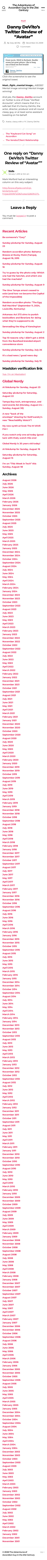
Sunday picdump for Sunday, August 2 (23, 332)
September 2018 (11, 820)
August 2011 (8, 1125)
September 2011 (10, 1122)
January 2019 (9, 806)
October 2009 (9, 1204)
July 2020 (7, 742)
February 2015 (10, 975)
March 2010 (8, 1186)
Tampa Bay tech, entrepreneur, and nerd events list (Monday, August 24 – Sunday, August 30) (22, 405)
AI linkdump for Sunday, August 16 (21, 449)
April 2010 (7, 1183)
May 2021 (7, 706)
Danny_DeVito (24, 97)
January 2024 (9, 591)
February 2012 (10, 1104)
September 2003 (11, 1462)
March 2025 (8, 541)
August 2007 (9, 1297)
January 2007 (9, 1322)
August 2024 (9, 566)
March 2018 (8, 842)
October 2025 (9, 516)
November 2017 (11, 856)
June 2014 (7, 1003)
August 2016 (9, 910)
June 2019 (7, 788)
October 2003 (9, 1459)
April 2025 (7, 537)
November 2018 (11, 813)
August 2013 (9, 1039)
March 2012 (8, 1100)
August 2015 (9, 953)
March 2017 (8, 885)
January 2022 (9, 677)
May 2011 (7, 1136)
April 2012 (7, 1097)
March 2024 (8, 584)
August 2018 (9, 824)
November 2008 (11, 1244)
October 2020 (9, 731)
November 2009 (11, 1200)
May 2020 (7, 749)
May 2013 (7, 1050)
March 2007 (8, 1315)
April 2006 (7, 1355)
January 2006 (9, 1365)
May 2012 (7, 1093)
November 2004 (11, 1416)
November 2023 (11, 598)
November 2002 (11, 1498)
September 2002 (11, 1505)
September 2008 (11, 1251)
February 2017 (10, 889)
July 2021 (7, 699)
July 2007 (7, 1301)
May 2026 (7, 491)
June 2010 (7, 1175)
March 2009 (8, 1229)
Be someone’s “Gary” (14, 237)
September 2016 (11, 907)
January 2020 (9, 763)
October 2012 (9, 1075)
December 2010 (11, 1154)
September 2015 (11, 950)
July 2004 (7, 1430)
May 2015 (7, 964)
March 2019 (8, 799)
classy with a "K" (19, 121)
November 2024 (11, 555)
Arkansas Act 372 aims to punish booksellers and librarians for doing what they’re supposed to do (21, 317)
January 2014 (9, 1021)
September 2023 (11, 605)
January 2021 (9, 720)
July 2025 (7, 527)
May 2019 (7, 792)
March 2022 (8, 670)
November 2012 (11, 1071)
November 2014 (11, 985)
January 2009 (9, 1236)
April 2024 (7, 580)
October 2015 (9, 946)
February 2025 (10, 544)
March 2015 (8, 971)
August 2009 (9, 1211)
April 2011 (7, 1140)
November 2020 (11, 727)
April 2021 (7, 709)
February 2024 (10, 587)
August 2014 (9, 996)
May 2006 (7, 1351)
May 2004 (7, 1437)
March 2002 (8, 1527)
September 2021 (11, 691)
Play (23, 21)
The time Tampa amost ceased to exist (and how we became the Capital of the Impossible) (23, 293)
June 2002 (8, 1516)
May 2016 (7, 921)
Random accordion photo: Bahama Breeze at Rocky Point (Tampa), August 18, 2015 (21, 255)
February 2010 (10, 1190)
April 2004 (8, 1441)
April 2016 (7, 924)
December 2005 (11, 1369)
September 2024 (11, 562)
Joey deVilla (15, 43)
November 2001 (11, 1541)
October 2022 (9, 645)
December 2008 (11, 1240)
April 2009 (7, 1226)
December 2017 (10, 853)
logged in (21, 215)
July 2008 (7, 1258)
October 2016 (9, 903)
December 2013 (10, 1025)
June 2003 (8, 1473)
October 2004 (10, 1419)
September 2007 (11, 1294)
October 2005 (9, 1376)
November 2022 (11, 641)
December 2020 (11, 724)
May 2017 (7, 878)
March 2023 (8, 627)
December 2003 (11, 1451)
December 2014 (11, 982)
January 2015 (9, 978)
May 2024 (7, 577)
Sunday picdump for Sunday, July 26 (22, 350)
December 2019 (10, 767)
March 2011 (8, 1143)
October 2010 (9, 1161)
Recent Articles (14, 231)
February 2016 (10, 932)
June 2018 (7, 831)
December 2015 (10, 939)
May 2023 (7, 620)
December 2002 (11, 1494)
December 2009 (11, 1197)
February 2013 (10, 1061)
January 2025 (9, 548)
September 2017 (11, 864)
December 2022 (11, 638)
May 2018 (7, 835)
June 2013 (7, 1046)
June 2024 (8, 573)
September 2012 (11, 1079)
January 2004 (9, 1448)
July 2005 (7, 1387)
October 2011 (9, 1118)
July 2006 (7, 1344)
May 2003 (7, 1477)
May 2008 (7, 1265)
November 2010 (11, 1157)
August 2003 (9, 1466)
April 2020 (7, 752)
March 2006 (8, 1358)
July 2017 (7, 871)
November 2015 (11, 942)
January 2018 (9, 849)
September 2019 (11, 777)
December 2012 (10, 1068)
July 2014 (7, 1000)
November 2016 (11, 899)
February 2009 (10, 1233)
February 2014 (10, 1018)
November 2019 (11, 770)
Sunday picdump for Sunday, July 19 (21, 361)
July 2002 (7, 1512)
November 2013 (11, 1028)
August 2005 (9, 1383)
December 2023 (11, 595)
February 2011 (9, 1147)
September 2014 (11, 993)
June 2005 (8, 1390)
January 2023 (9, 634)
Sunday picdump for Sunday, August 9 (23, 284)
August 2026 (9, 480)
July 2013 (7, 1043)
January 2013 (9, 1064)
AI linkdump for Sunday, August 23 (21, 387)
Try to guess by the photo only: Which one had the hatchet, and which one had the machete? (23, 275)
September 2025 (11, 519)
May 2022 (7, 663)
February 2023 (10, 630)
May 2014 (7, 1007)
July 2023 (7, 613)
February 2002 (10, 1530)
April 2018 (7, 838)
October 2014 (9, 989)
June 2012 (7, 1089)
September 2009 (11, 1208)
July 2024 (7, 570)
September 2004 (11, 1423)
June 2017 (7, 874)
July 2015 (7, 957)
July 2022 (7, 656)
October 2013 (9, 1032)
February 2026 (10, 501)
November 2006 (11, 1330)
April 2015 (7, 967)
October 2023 (9, 602)
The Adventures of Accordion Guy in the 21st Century (23, 7)
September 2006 (11, 1337)
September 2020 (11, 734)
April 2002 (7, 1523)
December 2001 (11, 1537)
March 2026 (8, 498)
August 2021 (9, 695)
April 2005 (7, 1398)
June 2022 (8, 659)
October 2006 (9, 1333)
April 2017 (7, 881)
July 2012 (7, 1086)
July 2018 (7, 828)
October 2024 (9, 559)
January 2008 (9, 1279)
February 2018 (10, 846)
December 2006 (11, 1326)
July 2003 (7, 1469)
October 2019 (9, 774)
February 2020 (10, 760)
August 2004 (9, 1426)
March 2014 (8, 1014)
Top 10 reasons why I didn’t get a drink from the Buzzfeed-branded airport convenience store (23, 341)
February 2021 (10, 717)
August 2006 (9, 1340)
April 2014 (7, 1010)
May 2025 (7, 534)
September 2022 (11, 648)
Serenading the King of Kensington (21, 326)
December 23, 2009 (34, 43)
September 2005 (11, 1380)
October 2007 (9, 1290)
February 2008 (10, 1276)
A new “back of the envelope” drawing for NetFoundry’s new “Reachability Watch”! (22, 417)
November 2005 (11, 1373)
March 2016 (8, 928)
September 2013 (11, 1036)
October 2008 (10, 1247)
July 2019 (7, 785)
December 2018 (11, 810)
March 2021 (8, 713)
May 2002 (7, 1520)
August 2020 (9, 738)
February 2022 (10, 674)
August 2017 (9, 867)
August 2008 (9, 1254)
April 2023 (7, 623)
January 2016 (9, 935)
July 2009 (7, 1215)
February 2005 (10, 1405)
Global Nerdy (13, 381)
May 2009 (7, 1222)
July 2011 (7, 1129)
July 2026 (7, 484)
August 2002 (9, 1509)
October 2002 (9, 1502)
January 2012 (9, 1107)
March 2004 (8, 1444)
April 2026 (7, 494)
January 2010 (9, 1193)
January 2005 (9, 1408)
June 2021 (7, 702)
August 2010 (9, 1168)
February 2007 (10, 1319)
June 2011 (7, 1132)
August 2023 (9, 609)
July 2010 (7, 1172)
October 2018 (9, 817)
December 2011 (10, 1111)
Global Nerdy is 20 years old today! (21, 443)
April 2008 (8, 1269)
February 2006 (10, 1362)
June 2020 (8, 745)
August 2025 (9, 523)
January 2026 (9, 505)
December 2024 (11, 552)
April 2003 (7, 1480)
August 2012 (9, 1082)
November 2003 (11, 1455)
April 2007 (7, 1312)
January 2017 (9, 892)
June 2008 (8, 1261)
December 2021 (10, 681)
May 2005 (7, 1394)
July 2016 (7, 914)
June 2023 (8, 616)
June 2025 (8, 530)
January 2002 (9, 1534)
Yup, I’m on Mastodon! (14, 374)
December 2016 (10, 896)
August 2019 (9, 781)
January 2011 (9, 1150)
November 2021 (11, 684)
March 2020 (8, 756)
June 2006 (8, 1347)
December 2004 (11, 1412)
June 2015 (7, 960)
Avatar (8, 121)
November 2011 (10, 1114)
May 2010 (7, 1179)
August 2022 (9, 652)
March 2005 (8, 1401)
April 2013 (7, 1054)
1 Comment (25, 47)
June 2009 (8, 1218)
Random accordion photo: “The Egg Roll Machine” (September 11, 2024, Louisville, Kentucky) (22, 305)
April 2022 (7, 666)
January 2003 (9, 1491)
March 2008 (8, 1272)
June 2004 (8, 1433)
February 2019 (10, 803)
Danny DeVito (33, 121)
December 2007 (11, 1283)
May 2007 (7, 1308)
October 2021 (9, 688)
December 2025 (11, 509)
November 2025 (11, 512)
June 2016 (7, 917)
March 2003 (8, 1484)
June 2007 (8, 1304)
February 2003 (10, 1487)
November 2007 (11, 1287)
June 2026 (8, 487)
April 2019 (7, 795)
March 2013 (8, 1057)
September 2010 (11, 1165)
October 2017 (9, 860)
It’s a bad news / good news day (20, 355)
